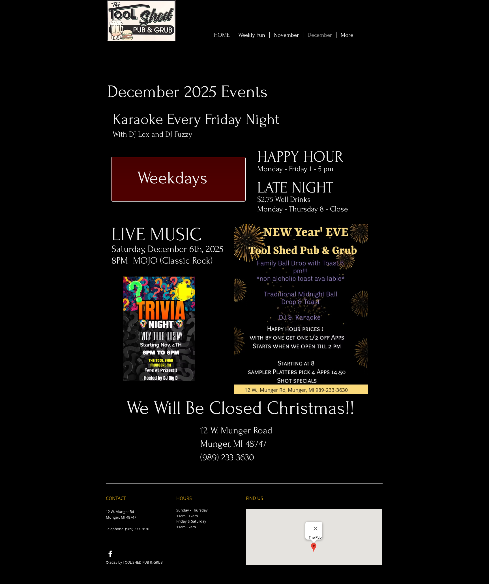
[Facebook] (110, 553)
